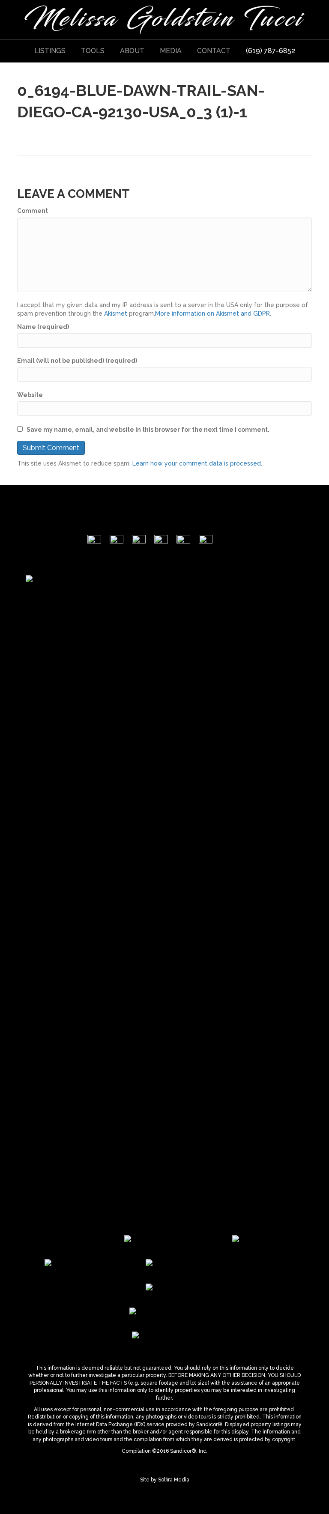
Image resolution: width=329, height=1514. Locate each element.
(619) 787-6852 (270, 51)
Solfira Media (173, 1480)
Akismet (115, 313)
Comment (32, 210)
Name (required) (43, 326)
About (132, 51)
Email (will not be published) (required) (77, 360)
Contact (213, 51)
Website (30, 394)
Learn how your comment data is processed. (197, 463)
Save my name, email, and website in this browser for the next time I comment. (148, 429)
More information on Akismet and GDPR (212, 313)
